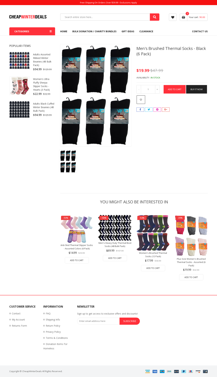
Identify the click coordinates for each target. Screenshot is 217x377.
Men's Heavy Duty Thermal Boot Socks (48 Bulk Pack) (114, 244)
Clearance (146, 31)
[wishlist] (172, 17)
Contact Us (200, 31)
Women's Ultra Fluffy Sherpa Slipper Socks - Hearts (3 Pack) (41, 84)
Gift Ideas (128, 31)
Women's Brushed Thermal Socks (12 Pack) (153, 254)
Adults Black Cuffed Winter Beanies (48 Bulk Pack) (43, 107)
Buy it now (197, 89)
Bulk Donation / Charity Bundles (94, 31)
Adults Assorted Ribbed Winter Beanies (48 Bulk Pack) (42, 60)
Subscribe (129, 321)
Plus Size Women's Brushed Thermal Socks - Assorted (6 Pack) (191, 262)
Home (63, 31)
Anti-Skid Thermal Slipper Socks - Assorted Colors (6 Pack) (77, 247)
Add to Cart (174, 89)
